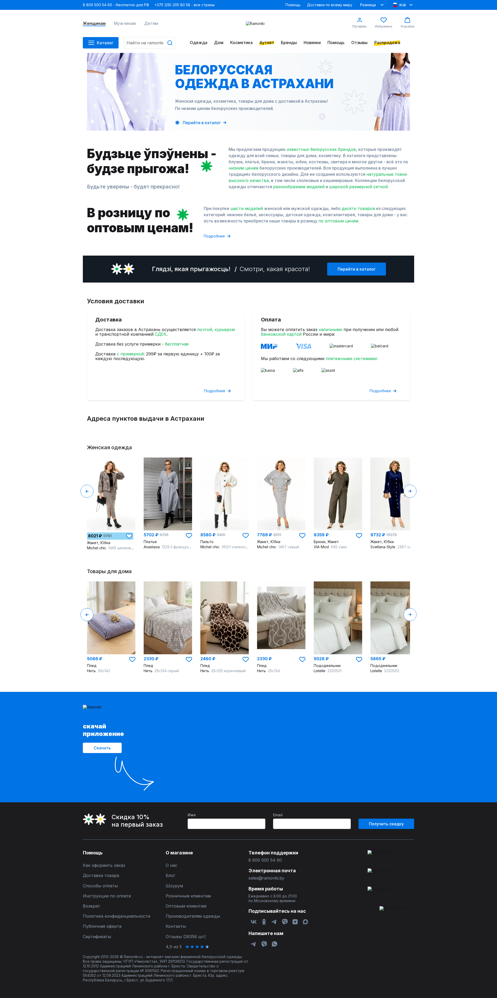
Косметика (241, 42)
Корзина (407, 26)
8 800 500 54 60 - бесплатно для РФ (116, 5)
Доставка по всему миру (329, 5)
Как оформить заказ (104, 865)
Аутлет (266, 42)
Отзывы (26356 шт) (186, 936)
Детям (151, 23)
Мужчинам (125, 23)
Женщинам (94, 23)
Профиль (359, 26)
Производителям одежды (193, 916)
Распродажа (387, 42)
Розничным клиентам (188, 896)
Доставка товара (101, 875)
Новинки (312, 42)
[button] (129, 536)
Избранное (383, 26)
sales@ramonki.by (266, 878)
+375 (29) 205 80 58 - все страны (185, 5)
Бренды (289, 42)
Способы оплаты (100, 885)
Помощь (293, 5)
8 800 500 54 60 (265, 860)
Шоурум (174, 885)
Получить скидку (386, 823)
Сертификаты (97, 936)
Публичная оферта (102, 926)
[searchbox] (150, 42)
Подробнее (214, 236)
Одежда (198, 42)
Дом (218, 42)
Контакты (176, 926)
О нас (171, 865)
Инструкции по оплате (107, 896)
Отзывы (359, 42)
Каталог (105, 42)
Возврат (91, 906)
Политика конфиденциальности (116, 916)
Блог (170, 875)
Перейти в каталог (357, 269)
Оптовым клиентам (186, 906)
